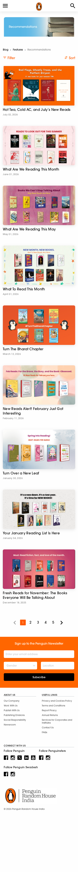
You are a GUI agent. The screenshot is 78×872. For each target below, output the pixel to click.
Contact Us (48, 727)
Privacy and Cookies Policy (57, 700)
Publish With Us (12, 710)
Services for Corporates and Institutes (57, 721)
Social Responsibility (15, 719)
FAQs (44, 732)
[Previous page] (14, 622)
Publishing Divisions (14, 715)
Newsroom (10, 724)
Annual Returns (50, 715)
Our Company (12, 700)
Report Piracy (49, 710)
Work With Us (10, 705)
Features (18, 49)
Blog (5, 49)
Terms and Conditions (53, 705)
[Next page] (61, 622)
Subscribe (39, 677)
